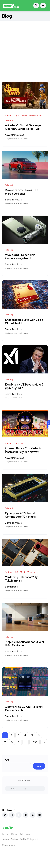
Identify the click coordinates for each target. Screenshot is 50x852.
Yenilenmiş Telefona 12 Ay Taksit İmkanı (21, 579)
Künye (14, 834)
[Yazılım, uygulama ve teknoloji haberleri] (11, 5)
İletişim (5, 834)
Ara (7, 759)
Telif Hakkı (25, 834)
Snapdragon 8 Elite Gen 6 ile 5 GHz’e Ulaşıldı (24, 321)
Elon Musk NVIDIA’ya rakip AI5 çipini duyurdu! (24, 386)
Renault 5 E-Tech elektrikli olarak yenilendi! (21, 191)
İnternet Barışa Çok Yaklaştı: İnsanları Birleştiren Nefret (23, 450)
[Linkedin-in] (32, 815)
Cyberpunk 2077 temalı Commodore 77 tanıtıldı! (21, 515)
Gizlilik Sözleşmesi (29, 839)
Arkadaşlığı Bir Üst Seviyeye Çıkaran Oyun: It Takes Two (23, 127)
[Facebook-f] (19, 815)
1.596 (34, 742)
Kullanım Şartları (10, 839)
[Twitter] (5, 815)
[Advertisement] (25, 47)
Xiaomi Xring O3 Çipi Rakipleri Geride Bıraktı (23, 708)
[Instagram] (12, 815)
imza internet (10, 845)
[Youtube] (39, 815)
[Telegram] (25, 815)
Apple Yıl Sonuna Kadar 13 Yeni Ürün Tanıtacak (24, 643)
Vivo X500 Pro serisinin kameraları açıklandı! (20, 256)
